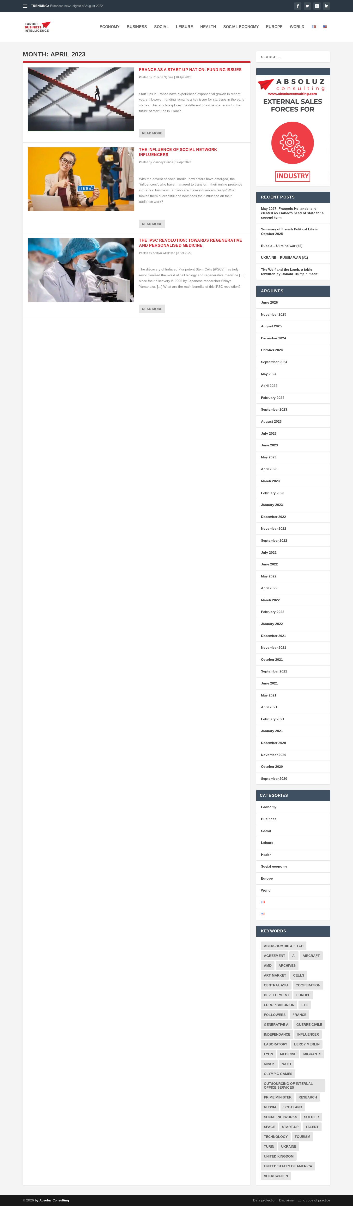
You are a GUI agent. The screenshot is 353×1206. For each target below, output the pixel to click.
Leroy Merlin (307, 1044)
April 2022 (269, 588)
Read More (152, 133)
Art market (275, 975)
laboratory (275, 1044)
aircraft (311, 956)
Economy (110, 27)
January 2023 (272, 505)
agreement (274, 956)
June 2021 (269, 683)
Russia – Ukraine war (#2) (282, 246)
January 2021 (272, 731)
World (297, 27)
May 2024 (268, 374)
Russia (270, 1107)
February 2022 (272, 612)
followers (275, 1015)
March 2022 (270, 600)
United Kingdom (279, 1156)
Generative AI (276, 1024)
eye (304, 1005)
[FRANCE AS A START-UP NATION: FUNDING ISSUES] (81, 99)
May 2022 (268, 576)
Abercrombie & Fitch (284, 946)
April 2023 (269, 469)
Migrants (312, 1054)
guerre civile (309, 1024)
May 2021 (268, 695)
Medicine (288, 1054)
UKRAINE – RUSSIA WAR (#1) (284, 257)
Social (161, 27)
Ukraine (288, 1146)
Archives (287, 965)
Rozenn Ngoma (163, 77)
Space (269, 1127)
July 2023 (269, 433)
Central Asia (276, 985)
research (307, 1097)
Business (137, 27)
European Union (279, 1005)
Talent (312, 1127)
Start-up (290, 1127)
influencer (308, 1034)
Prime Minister (278, 1097)
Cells (298, 975)
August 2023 (271, 421)
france (299, 1015)
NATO (286, 1064)
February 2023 (272, 493)
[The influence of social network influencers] (81, 179)
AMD (268, 965)
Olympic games (278, 1074)
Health (208, 27)
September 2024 (274, 362)
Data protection (264, 1200)
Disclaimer (287, 1200)
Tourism (302, 1137)
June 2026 (269, 302)
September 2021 (274, 671)
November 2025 (273, 314)
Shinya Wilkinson (164, 253)
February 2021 (272, 719)
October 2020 (272, 766)
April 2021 (269, 707)
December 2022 (273, 517)
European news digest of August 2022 (76, 6)
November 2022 (273, 528)
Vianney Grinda (163, 162)
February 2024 (272, 398)
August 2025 (271, 326)
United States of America (288, 1166)
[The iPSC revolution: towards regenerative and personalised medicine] (81, 270)
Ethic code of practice (314, 1200)
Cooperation (308, 985)
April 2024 (269, 386)
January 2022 (272, 624)
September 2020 (274, 778)
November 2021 (273, 647)
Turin (269, 1146)
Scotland (292, 1107)
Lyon (268, 1054)
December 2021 (273, 636)
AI (294, 956)
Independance (277, 1034)
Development (276, 995)
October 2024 (272, 350)
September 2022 (274, 540)
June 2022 (269, 564)
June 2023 (269, 445)
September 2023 (274, 409)
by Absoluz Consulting (52, 1200)
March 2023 (270, 481)
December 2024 (273, 338)
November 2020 (273, 755)
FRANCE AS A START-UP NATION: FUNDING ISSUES (190, 70)
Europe (274, 27)
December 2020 (273, 743)
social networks (280, 1117)
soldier (311, 1117)
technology (276, 1137)
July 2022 (269, 552)
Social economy (241, 27)
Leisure (184, 27)
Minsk (269, 1064)
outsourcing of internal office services (288, 1085)
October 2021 (272, 659)
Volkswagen (276, 1176)
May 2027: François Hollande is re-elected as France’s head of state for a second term (292, 213)
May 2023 (268, 457)
